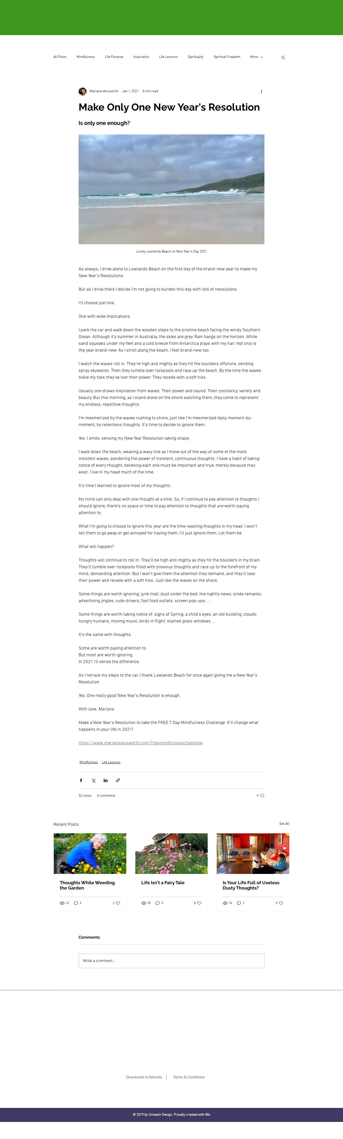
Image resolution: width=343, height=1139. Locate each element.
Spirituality (196, 57)
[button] (283, 57)
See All (284, 824)
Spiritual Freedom (227, 57)
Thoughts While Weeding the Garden (87, 885)
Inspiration (141, 57)
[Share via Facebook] (81, 780)
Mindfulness (86, 57)
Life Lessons (168, 57)
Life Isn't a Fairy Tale (163, 882)
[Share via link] (118, 780)
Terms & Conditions (189, 1077)
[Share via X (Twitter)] (93, 780)
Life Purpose (114, 57)
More (254, 57)
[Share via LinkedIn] (105, 780)
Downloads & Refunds (144, 1077)
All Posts (60, 57)
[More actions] (261, 92)
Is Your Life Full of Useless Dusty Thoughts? (251, 885)
